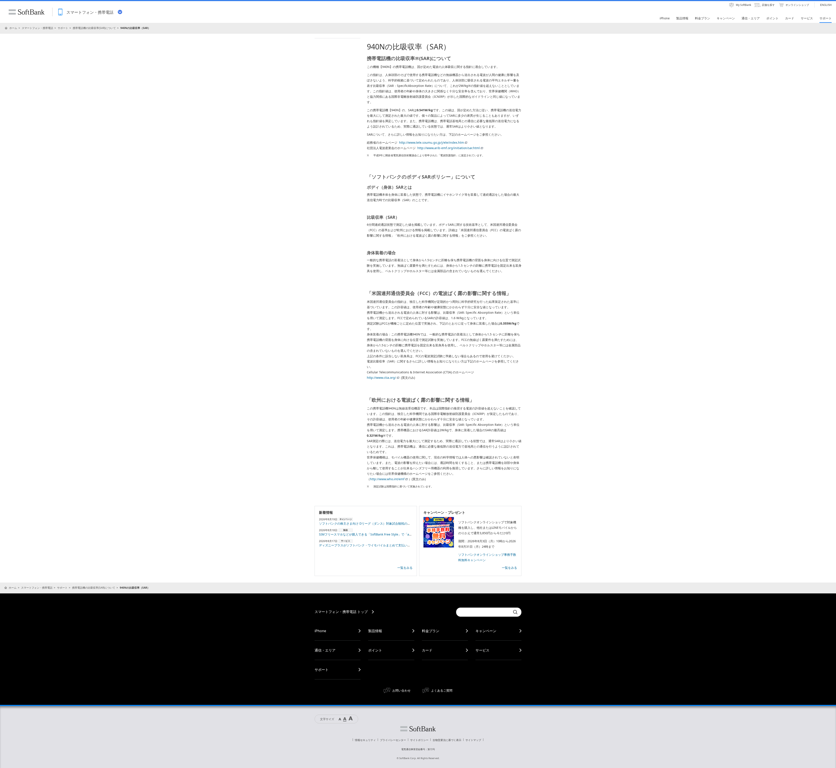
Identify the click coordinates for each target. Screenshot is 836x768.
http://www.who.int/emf (387, 479)
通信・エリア (325, 650)
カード (427, 650)
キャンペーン (485, 630)
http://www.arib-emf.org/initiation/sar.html (448, 148)
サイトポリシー (419, 740)
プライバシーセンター (393, 740)
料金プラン (430, 630)
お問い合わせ (401, 690)
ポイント (375, 650)
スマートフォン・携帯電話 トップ (341, 611)
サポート (63, 28)
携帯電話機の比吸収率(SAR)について (94, 28)
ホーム (13, 28)
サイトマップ (473, 740)
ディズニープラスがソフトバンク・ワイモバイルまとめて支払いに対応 (367, 545)
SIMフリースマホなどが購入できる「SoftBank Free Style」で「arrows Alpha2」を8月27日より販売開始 (391, 534)
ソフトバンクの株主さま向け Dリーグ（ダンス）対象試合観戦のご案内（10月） (374, 523)
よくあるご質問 (441, 690)
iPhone (320, 630)
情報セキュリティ (365, 740)
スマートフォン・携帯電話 (37, 28)
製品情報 (375, 630)
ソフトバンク (418, 729)
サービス (482, 650)
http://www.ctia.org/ (381, 378)
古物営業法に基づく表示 (447, 740)
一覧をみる (405, 568)
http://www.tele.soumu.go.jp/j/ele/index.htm (431, 142)
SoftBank (26, 12)
